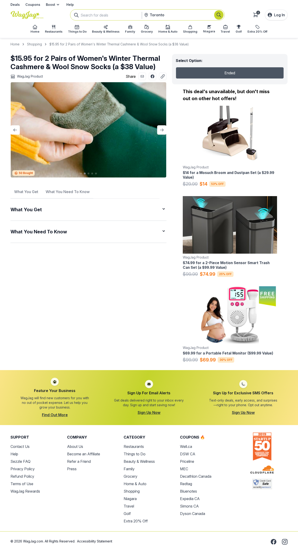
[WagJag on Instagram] (285, 542)
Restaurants (134, 446)
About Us (75, 446)
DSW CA (187, 454)
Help (70, 5)
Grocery (130, 476)
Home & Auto (135, 483)
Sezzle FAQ (20, 461)
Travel (129, 506)
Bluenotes (188, 491)
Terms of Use (21, 483)
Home (15, 44)
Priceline (187, 461)
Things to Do (135, 454)
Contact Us (20, 446)
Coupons (32, 5)
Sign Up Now (149, 412)
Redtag (186, 483)
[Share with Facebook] (152, 76)
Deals (15, 5)
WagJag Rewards (25, 491)
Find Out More (55, 414)
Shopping (34, 44)
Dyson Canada (192, 513)
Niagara (130, 498)
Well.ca (186, 446)
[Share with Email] (142, 76)
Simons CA (189, 506)
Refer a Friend (79, 461)
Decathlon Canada (195, 476)
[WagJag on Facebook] (273, 542)
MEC (184, 469)
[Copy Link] (162, 76)
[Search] (219, 15)
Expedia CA (190, 498)
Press (72, 469)
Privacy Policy (22, 469)
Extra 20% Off (136, 521)
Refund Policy (22, 476)
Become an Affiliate (83, 454)
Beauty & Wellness (139, 461)
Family (129, 469)
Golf (127, 513)
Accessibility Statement (94, 541)
